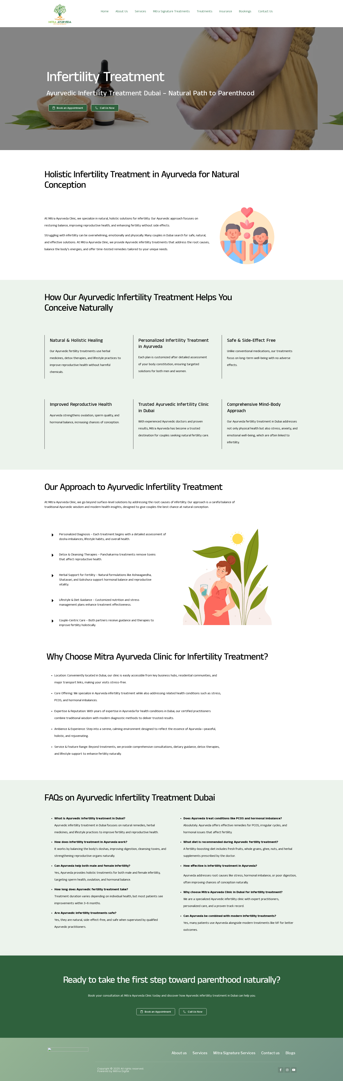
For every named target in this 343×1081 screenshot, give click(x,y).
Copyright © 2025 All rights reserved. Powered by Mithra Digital (120, 1070)
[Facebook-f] (280, 1070)
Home (105, 12)
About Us (122, 12)
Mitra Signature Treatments (171, 12)
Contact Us (265, 12)
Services (140, 12)
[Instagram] (287, 1070)
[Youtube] (294, 1070)
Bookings (245, 12)
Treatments (204, 12)
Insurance (225, 12)
